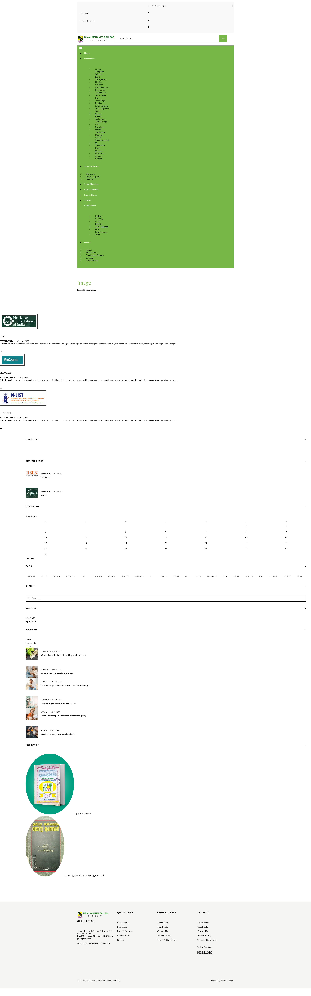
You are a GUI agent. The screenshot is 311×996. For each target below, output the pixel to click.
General (120, 940)
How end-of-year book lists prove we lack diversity (64, 685)
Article (31, 576)
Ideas (176, 576)
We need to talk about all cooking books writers (63, 655)
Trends (286, 576)
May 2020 (30, 618)
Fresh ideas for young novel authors (57, 734)
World (299, 576)
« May (31, 558)
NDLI (2, 336)
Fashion (125, 576)
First (152, 576)
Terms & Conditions (166, 940)
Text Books (162, 927)
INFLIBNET (5, 413)
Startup (273, 576)
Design (111, 576)
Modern (249, 576)
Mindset (45, 652)
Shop (261, 576)
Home (79, 290)
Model (236, 576)
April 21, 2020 (57, 652)
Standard (6, 341)
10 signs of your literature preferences (58, 703)
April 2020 (31, 621)
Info (187, 576)
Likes (28, 646)
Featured (139, 576)
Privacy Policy (164, 935)
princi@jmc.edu (84, 938)
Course (84, 576)
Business (70, 576)
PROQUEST (5, 373)
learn (198, 576)
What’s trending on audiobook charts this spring (63, 715)
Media (44, 712)
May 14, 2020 (23, 341)
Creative (98, 576)
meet (225, 576)
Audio (44, 576)
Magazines (122, 927)
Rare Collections (125, 931)
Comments (31, 643)
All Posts (86, 290)
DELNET (45, 477)
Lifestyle (211, 576)
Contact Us (162, 931)
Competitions (123, 935)
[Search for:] (166, 598)
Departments (123, 922)
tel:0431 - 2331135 (101, 943)
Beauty (56, 576)
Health (164, 576)
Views (28, 639)
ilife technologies (227, 981)
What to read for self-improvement (57, 673)
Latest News (163, 922)
